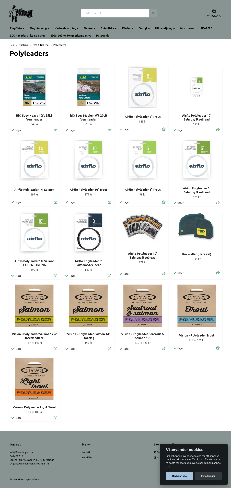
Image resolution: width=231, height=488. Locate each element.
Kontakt (86, 452)
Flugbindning (38, 28)
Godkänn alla (179, 476)
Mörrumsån (187, 28)
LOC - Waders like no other (27, 35)
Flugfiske (16, 28)
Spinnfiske (107, 28)
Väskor (88, 28)
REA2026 (206, 28)
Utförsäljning (163, 28)
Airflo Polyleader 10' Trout (88, 189)
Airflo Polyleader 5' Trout (143, 189)
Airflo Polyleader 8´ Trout (143, 116)
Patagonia (102, 35)
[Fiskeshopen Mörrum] (20, 13)
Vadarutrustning (65, 28)
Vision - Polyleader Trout (196, 335)
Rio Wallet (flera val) (196, 254)
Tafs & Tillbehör (40, 45)
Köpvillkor (87, 457)
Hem (12, 45)
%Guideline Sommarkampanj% (71, 35)
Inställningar (208, 476)
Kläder (126, 28)
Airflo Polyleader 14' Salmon (34, 189)
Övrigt (143, 28)
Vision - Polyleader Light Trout (34, 407)
